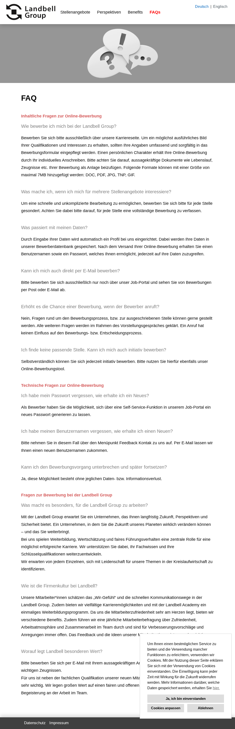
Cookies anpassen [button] (165, 708)
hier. (216, 688)
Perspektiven (109, 12)
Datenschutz (35, 723)
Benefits (135, 12)
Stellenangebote (75, 12)
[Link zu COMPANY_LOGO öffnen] (31, 12)
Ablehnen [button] (205, 708)
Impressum (59, 723)
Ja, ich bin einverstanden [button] (186, 699)
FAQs (155, 12)
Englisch (220, 7)
